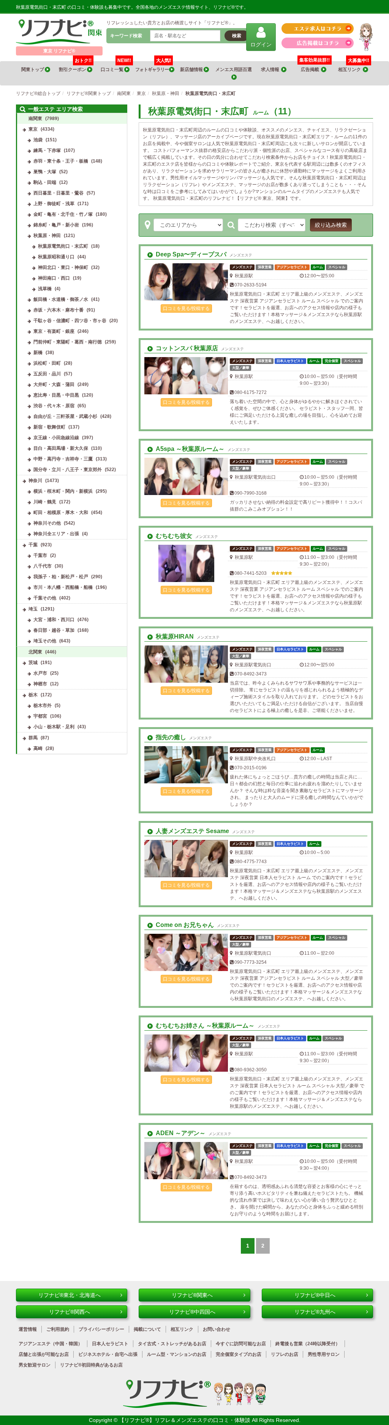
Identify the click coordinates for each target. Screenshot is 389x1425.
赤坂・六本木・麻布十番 (58, 310)
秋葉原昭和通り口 (56, 256)
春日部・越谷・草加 (53, 630)
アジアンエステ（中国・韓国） (50, 1343)
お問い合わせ (216, 1329)
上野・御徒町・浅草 (53, 203)
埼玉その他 (44, 641)
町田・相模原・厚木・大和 (60, 512)
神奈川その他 (47, 523)
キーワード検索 (126, 35)
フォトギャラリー (153, 66)
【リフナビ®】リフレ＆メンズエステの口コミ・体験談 (185, 1420)
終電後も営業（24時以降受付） (307, 1343)
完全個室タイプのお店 (238, 1354)
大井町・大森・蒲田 (53, 384)
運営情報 (28, 1329)
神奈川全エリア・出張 (56, 533)
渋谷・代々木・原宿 (53, 405)
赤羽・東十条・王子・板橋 (60, 161)
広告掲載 (311, 69)
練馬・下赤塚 (47, 150)
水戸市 (40, 673)
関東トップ (33, 69)
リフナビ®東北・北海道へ (69, 1295)
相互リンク (353, 66)
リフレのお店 (284, 1354)
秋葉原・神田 (47, 235)
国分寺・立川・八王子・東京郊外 (67, 469)
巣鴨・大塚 (44, 171)
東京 (33, 129)
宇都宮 (40, 716)
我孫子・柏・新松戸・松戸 (60, 576)
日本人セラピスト (110, 1343)
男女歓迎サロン (35, 1365)
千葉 (33, 544)
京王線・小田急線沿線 (56, 437)
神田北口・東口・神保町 (63, 267)
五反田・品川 (47, 373)
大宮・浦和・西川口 (53, 619)
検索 (236, 35)
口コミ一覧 (116, 66)
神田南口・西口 (54, 278)
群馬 (33, 737)
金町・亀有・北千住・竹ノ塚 (63, 214)
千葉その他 (44, 598)
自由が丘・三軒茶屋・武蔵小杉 (65, 416)
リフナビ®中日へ (314, 1295)
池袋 (38, 139)
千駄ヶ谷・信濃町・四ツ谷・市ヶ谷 (69, 320)
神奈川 (35, 480)
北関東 (35, 652)
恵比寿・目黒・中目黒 (56, 395)
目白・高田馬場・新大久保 (60, 448)
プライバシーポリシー (101, 1329)
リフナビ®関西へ (69, 1312)
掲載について (147, 1329)
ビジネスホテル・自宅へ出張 (108, 1354)
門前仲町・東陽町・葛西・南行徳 (67, 342)
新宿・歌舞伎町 (49, 427)
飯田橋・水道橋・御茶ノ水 (60, 299)
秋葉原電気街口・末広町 (63, 246)
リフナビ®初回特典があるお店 (91, 1365)
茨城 (33, 662)
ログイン (261, 44)
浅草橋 (45, 288)
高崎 (38, 748)
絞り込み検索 (331, 225)
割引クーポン (75, 66)
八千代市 (42, 566)
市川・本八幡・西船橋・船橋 (63, 587)
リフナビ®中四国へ (192, 1312)
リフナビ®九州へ (314, 1312)
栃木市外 (42, 705)
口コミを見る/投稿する (186, 308)
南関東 (35, 118)
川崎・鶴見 (44, 502)
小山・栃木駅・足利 (53, 726)
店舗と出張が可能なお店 (44, 1354)
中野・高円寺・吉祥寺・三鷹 (63, 459)
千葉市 (40, 555)
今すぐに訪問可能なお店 (241, 1343)
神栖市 (40, 683)
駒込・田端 (44, 182)
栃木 (33, 694)
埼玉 (33, 609)
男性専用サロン (324, 1354)
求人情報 (271, 69)
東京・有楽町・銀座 (53, 331)
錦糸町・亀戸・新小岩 (56, 225)
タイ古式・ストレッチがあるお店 (172, 1343)
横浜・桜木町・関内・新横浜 (63, 491)
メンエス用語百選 (234, 69)
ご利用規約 (57, 1329)
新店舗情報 (192, 69)
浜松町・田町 (47, 363)
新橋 (38, 352)
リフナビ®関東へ (192, 1295)
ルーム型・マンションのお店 (176, 1354)
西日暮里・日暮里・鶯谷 (58, 193)
